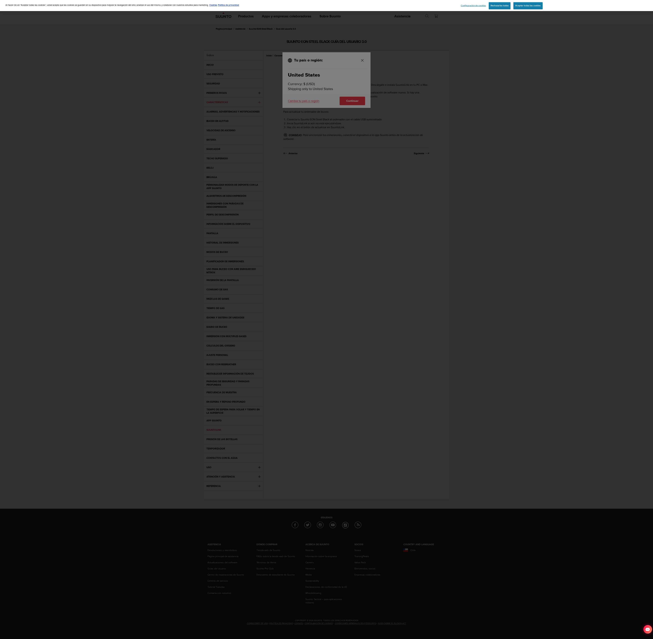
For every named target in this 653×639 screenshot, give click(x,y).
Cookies (213, 5)
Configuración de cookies (473, 5)
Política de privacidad (228, 5)
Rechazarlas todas (500, 5)
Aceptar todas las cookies (528, 5)
